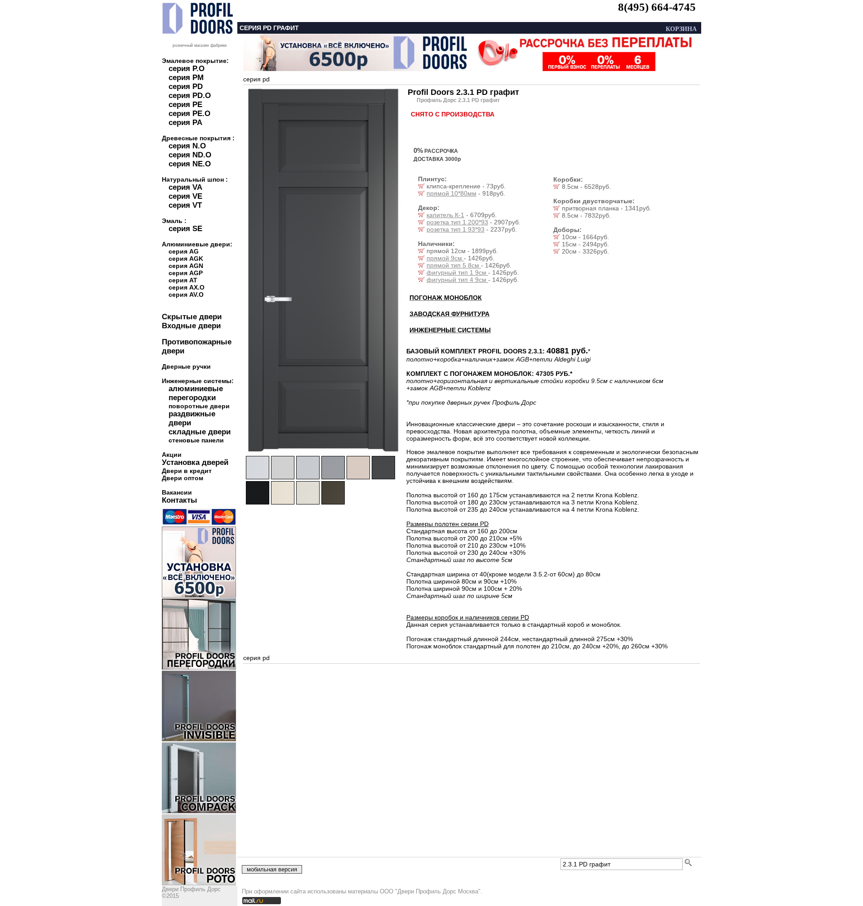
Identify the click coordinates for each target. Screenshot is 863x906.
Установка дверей (195, 462)
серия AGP (186, 273)
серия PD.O (190, 95)
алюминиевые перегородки (196, 393)
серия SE (185, 228)
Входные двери (191, 325)
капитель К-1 (445, 215)
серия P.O (187, 68)
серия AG (184, 251)
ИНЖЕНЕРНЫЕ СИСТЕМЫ (450, 330)
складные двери (200, 432)
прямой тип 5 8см (454, 265)
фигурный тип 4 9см (457, 279)
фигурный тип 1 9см (457, 272)
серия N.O (187, 146)
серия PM (186, 77)
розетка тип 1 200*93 (457, 222)
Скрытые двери (192, 316)
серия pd (256, 79)
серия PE (185, 104)
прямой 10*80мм (451, 193)
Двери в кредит (187, 470)
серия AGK (186, 258)
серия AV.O (186, 294)
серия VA (185, 187)
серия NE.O (190, 164)
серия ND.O (190, 155)
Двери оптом (182, 478)
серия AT (183, 280)
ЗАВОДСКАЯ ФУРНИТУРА (449, 313)
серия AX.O (187, 287)
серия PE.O (189, 113)
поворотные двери (199, 406)
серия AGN (186, 265)
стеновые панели (196, 440)
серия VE (185, 196)
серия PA (185, 122)
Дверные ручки (186, 366)
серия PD (186, 86)
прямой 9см (445, 258)
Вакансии (177, 492)
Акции (172, 454)
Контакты (179, 500)
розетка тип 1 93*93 (456, 229)
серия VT (185, 205)
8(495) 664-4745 (657, 7)
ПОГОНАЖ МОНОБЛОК (445, 297)
